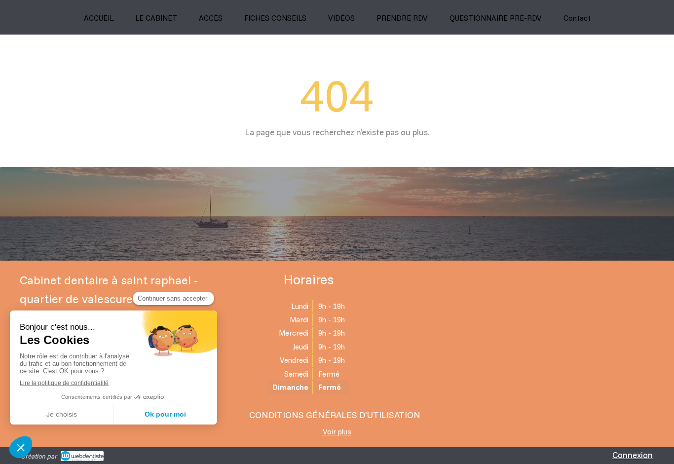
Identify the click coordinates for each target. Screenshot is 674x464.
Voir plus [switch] (337, 431)
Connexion (632, 455)
